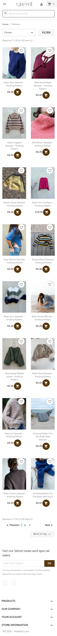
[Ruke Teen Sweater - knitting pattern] (14, 63)
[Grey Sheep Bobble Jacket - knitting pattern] (14, 354)
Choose (19, 32)
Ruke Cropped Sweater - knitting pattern (14, 146)
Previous (12, 525)
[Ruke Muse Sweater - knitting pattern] (43, 354)
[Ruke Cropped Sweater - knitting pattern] (14, 123)
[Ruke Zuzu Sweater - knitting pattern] (14, 297)
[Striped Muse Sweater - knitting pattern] (43, 240)
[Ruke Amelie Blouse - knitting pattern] (43, 297)
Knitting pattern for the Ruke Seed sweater (43, 437)
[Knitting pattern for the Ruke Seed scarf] (43, 474)
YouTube (5, 582)
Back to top (42, 534)
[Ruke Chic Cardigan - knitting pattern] (43, 183)
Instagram (13, 582)
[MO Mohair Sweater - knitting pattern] (43, 123)
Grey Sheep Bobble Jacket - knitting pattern (14, 376)
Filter (46, 32)
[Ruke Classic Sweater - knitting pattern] (14, 474)
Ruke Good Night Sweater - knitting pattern (43, 86)
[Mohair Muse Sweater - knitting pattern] (14, 183)
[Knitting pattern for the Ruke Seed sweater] (43, 414)
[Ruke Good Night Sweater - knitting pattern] (43, 63)
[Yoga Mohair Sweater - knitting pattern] (14, 240)
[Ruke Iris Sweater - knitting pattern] (14, 414)
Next (49, 525)
